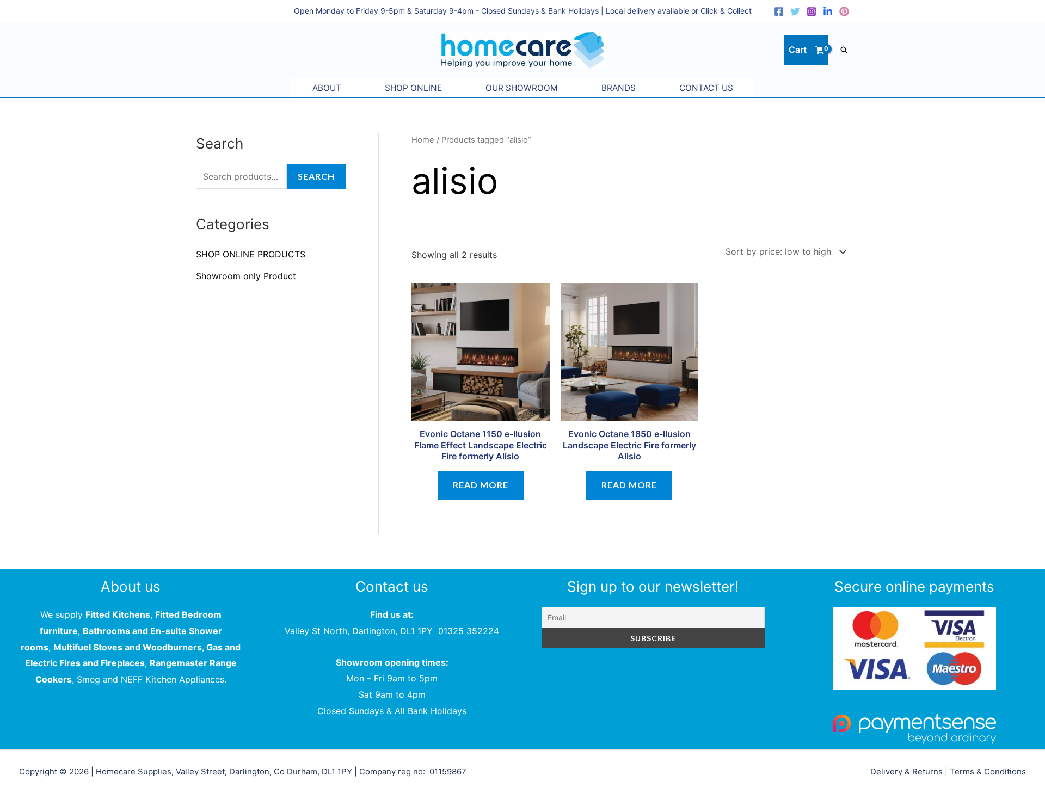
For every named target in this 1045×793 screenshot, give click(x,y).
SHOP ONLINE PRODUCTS (250, 254)
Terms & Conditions (988, 771)
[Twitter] (795, 11)
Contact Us (706, 88)
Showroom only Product (246, 276)
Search (316, 176)
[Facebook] (779, 11)
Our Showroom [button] (521, 88)
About (326, 88)
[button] (844, 50)
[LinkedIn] (828, 11)
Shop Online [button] (413, 88)
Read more (480, 485)
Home (422, 140)
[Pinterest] (844, 11)
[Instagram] (811, 11)
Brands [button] (618, 88)
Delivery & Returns (906, 771)
